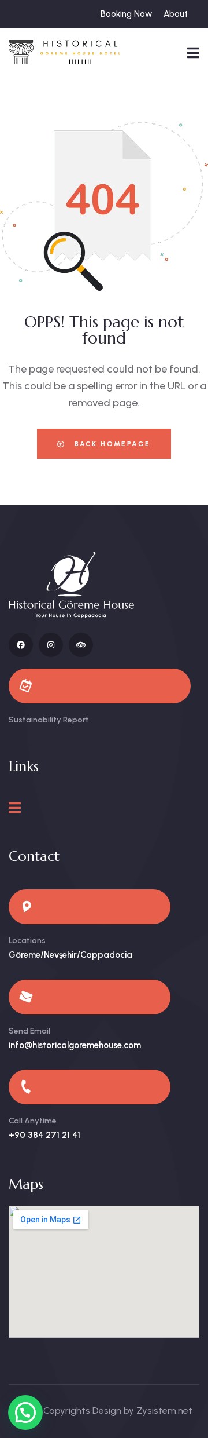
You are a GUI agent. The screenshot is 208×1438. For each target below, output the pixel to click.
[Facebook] (21, 645)
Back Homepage (111, 444)
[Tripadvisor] (81, 645)
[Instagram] (51, 645)
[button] (25, 1412)
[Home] (64, 52)
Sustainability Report (49, 720)
